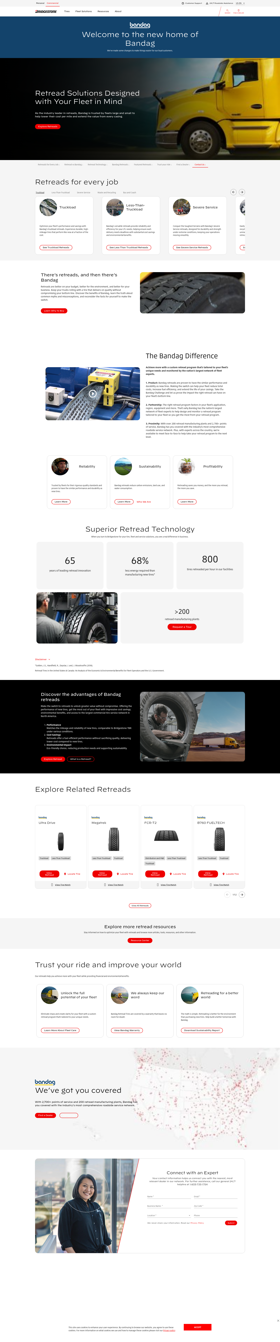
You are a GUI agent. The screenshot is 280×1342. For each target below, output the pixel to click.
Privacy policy (169, 1330)
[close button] (278, 1320)
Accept (197, 1327)
